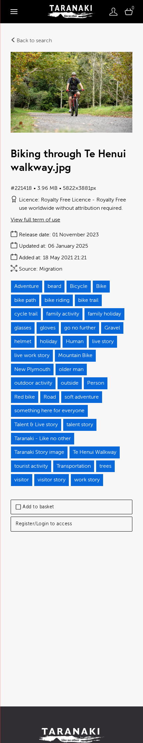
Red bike (24, 397)
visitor (21, 480)
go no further (80, 328)
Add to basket (38, 506)
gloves (48, 328)
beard (54, 286)
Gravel (112, 328)
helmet (22, 341)
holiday (48, 341)
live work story (32, 355)
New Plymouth (32, 369)
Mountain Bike (75, 355)
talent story (80, 425)
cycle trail (26, 314)
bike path (25, 300)
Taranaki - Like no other (42, 438)
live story (103, 341)
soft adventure (82, 397)
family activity (62, 314)
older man (71, 369)
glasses (22, 328)
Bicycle (78, 286)
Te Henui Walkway (94, 452)
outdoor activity (33, 383)
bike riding (57, 300)
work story (87, 480)
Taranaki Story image (39, 452)
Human (74, 341)
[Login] (113, 11)
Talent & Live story (36, 425)
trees (105, 466)
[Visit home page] (71, 11)
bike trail (88, 300)
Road (50, 397)
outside (69, 383)
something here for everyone (49, 411)
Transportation (74, 466)
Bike (101, 286)
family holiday (104, 314)
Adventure (26, 286)
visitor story (52, 480)
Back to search (33, 41)
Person (95, 383)
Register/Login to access (44, 523)
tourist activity (31, 466)
